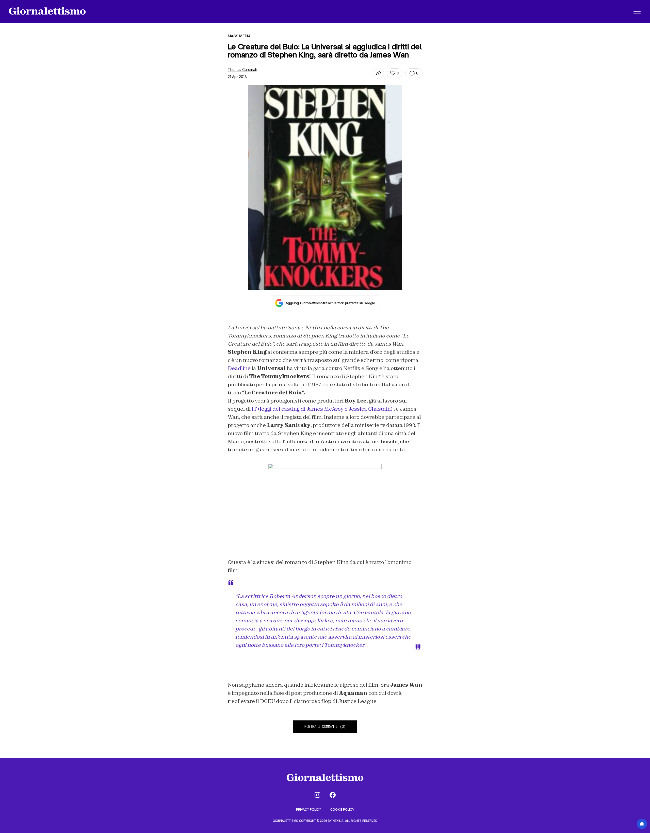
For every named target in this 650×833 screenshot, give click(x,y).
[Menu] (637, 11)
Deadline (239, 368)
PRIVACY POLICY (309, 809)
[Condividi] (378, 73)
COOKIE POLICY (342, 809)
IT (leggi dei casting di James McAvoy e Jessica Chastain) (322, 409)
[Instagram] (317, 795)
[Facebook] (333, 795)
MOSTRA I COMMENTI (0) (325, 726)
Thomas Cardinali (242, 69)
